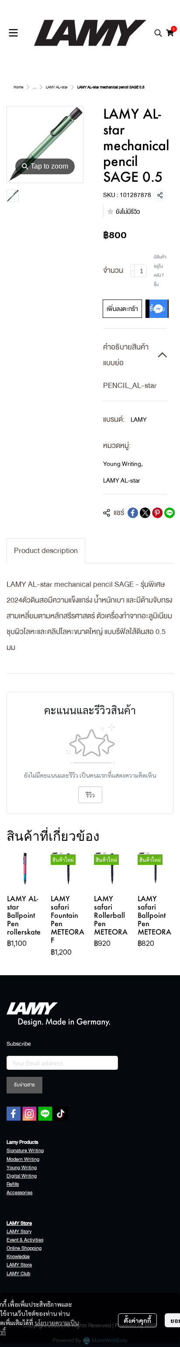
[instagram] (29, 1114)
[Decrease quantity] (132, 270)
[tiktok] (61, 1114)
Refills (13, 1184)
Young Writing (123, 463)
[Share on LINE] (169, 513)
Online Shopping (24, 1248)
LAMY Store (19, 1265)
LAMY (139, 419)
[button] (158, 33)
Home (18, 87)
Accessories (19, 1192)
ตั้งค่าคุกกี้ (137, 1320)
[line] (45, 1114)
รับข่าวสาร (24, 1085)
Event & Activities (25, 1240)
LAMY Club (18, 1273)
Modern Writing (23, 1159)
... (34, 87)
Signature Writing (25, 1150)
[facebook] (14, 1114)
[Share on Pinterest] (157, 513)
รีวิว (90, 795)
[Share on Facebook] (133, 513)
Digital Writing (22, 1176)
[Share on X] (145, 513)
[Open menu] (13, 33)
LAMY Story (19, 1231)
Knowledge (18, 1256)
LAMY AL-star (57, 87)
